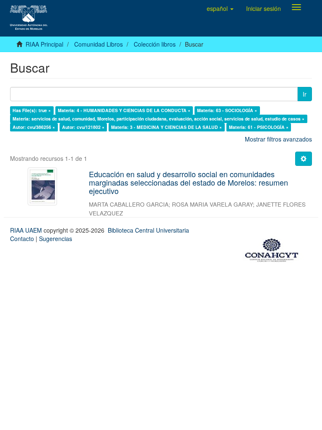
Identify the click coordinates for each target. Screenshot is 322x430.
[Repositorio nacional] (274, 248)
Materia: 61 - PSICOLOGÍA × (258, 127)
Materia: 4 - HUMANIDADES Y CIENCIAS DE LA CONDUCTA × (124, 110)
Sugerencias (55, 238)
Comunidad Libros (98, 44)
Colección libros (155, 44)
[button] (220, 8)
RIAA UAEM (27, 230)
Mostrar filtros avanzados (278, 139)
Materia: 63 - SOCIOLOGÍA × (227, 110)
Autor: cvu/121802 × (83, 127)
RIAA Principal (44, 44)
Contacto (22, 238)
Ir (304, 94)
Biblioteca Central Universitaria (148, 230)
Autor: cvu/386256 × (34, 127)
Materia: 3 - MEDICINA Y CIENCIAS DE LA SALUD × (166, 127)
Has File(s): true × (32, 110)
